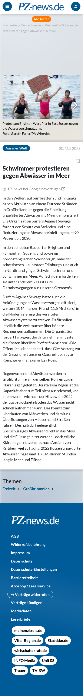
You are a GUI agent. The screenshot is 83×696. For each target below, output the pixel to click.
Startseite (10, 25)
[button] (6, 77)
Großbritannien (36, 488)
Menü (7, 6)
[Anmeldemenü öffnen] (75, 6)
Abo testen (41, 19)
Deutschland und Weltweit (39, 25)
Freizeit (9, 488)
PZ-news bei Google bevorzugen (34, 189)
